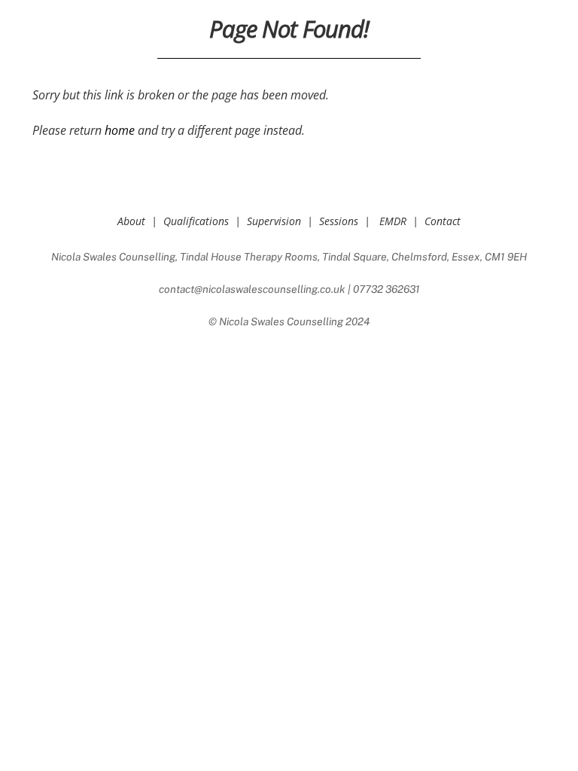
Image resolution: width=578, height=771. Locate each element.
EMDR (392, 221)
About (131, 221)
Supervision (274, 221)
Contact (442, 221)
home (120, 130)
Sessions (338, 221)
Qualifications (196, 221)
